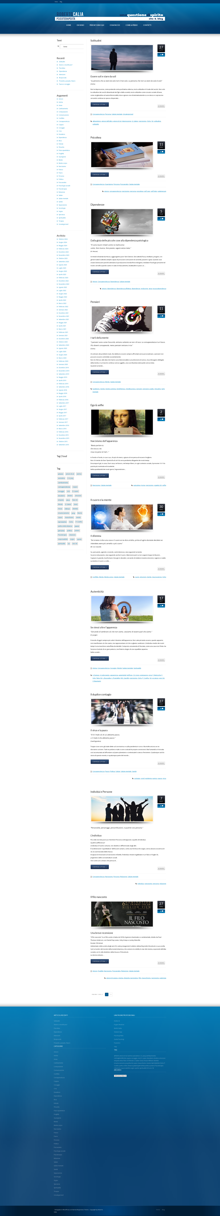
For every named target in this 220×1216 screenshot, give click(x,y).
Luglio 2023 (62, 268)
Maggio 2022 (63, 297)
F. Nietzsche (157, 675)
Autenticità (97, 591)
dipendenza (111, 288)
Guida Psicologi (119, 1039)
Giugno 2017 (63, 409)
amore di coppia (112, 978)
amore (106, 191)
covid (142, 778)
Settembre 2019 (64, 374)
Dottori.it (117, 1021)
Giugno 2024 (63, 242)
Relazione (123, 877)
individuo (141, 884)
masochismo (146, 978)
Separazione (63, 205)
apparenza (114, 675)
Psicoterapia (63, 189)
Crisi (60, 131)
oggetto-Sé (158, 485)
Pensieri (95, 301)
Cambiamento (63, 109)
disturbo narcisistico (131, 978)
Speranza (62, 215)
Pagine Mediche (119, 1025)
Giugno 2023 (63, 271)
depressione (126, 121)
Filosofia (61, 147)
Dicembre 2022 (64, 281)
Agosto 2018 (63, 390)
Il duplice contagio (101, 694)
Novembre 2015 (64, 438)
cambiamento (63, 483)
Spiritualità (137, 668)
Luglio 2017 (62, 406)
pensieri (139, 389)
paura (160, 778)
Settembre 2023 (64, 262)
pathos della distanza (65, 526)
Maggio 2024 (63, 246)
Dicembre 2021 (64, 313)
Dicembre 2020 (64, 339)
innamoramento (63, 513)
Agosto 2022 (63, 287)
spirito (79, 539)
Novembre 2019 (64, 371)
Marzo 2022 (62, 303)
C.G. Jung (136, 675)
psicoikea (140, 191)
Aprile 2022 (62, 300)
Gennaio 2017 (63, 422)
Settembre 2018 (64, 387)
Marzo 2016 (62, 429)
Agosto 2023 (63, 265)
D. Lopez (75, 491)
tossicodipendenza (159, 288)
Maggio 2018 (63, 393)
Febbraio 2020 (63, 361)
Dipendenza (114, 281)
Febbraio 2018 (63, 400)
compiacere (144, 675)
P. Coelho (145, 678)
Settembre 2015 (64, 445)
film (140, 978)
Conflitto (95, 577)
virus (164, 778)
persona (133, 191)
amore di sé (117, 121)
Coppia (61, 125)
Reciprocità (62, 78)
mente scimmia (110, 389)
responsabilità (62, 539)
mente (102, 389)
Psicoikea (96, 137)
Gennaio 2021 (63, 335)
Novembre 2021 (64, 316)
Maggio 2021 (63, 323)
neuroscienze (157, 577)
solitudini (96, 124)
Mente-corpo (108, 577)
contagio (137, 778)
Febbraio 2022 (63, 307)
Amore (95, 281)
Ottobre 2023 (63, 258)
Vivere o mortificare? (65, 65)
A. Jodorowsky (105, 675)
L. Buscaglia (107, 678)
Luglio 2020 (62, 352)
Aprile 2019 (62, 380)
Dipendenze (97, 204)
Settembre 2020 (64, 345)
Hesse (60, 509)
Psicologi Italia (118, 1036)
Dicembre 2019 (64, 368)
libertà (80, 513)
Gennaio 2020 (63, 364)
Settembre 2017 (64, 403)
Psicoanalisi (124, 184)
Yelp (115, 1047)
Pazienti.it (117, 1043)
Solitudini (96, 40)
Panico (61, 170)
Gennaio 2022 (63, 310)
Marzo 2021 (62, 329)
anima (79, 474)
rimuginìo (157, 389)
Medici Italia (118, 1028)
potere (77, 530)
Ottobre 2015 (63, 441)
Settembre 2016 (64, 425)
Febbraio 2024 (63, 249)
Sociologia (62, 208)
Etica (60, 141)
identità (75, 509)
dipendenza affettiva (123, 288)
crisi (68, 491)
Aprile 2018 (62, 396)
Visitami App (118, 1032)
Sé (152, 121)
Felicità (119, 668)
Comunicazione (64, 115)
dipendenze (136, 288)
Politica (112, 771)
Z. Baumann (97, 681)
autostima (136, 485)
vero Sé (161, 678)
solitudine (157, 121)
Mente (107, 382)
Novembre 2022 (64, 284)
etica (68, 500)
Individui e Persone (101, 791)
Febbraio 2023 (63, 278)
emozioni (143, 577)
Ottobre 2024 (63, 239)
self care (147, 191)
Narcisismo (96, 485)
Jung (73, 513)
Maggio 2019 (63, 377)
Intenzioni (62, 74)
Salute (118, 771)
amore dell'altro (107, 121)
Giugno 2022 (63, 294)
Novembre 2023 (64, 255)
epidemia (148, 778)
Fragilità (100, 971)
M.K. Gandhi (125, 678)
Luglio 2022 (62, 290)
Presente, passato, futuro (67, 81)
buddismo (96, 389)
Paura (107, 771)
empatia (61, 500)
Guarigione (109, 184)
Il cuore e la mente (101, 499)
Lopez (60, 517)
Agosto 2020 (63, 348)
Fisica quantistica (64, 150)
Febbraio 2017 (63, 419)
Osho (149, 121)
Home (56, 2)
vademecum (162, 191)
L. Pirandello (115, 678)
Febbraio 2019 (63, 384)
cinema (120, 978)
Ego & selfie (97, 405)
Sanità (134, 771)
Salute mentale (117, 114)
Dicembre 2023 (64, 252)
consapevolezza (115, 191)
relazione (163, 884)
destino (69, 496)
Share (161, 106)
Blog (61, 2)
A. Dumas (96, 675)
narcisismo (142, 121)
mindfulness (121, 389)
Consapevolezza (98, 114)
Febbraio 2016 (63, 432)
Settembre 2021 (64, 319)
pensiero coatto (148, 389)
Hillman (67, 509)
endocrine (144, 288)
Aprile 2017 (62, 416)
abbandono (97, 121)
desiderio (61, 496)
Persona (108, 114)
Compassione (63, 112)
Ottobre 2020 (63, 342)
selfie (164, 485)
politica (69, 531)
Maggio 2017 (63, 413)
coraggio (61, 491)
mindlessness (131, 389)
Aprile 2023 (62, 274)
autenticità (122, 675)
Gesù (75, 504)
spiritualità (61, 544)
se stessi (155, 678)
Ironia (143, 485)
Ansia (60, 105)
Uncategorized (128, 114)
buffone (129, 675)
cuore (137, 577)
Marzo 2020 (62, 358)
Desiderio (62, 134)
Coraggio (113, 668)
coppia (75, 487)
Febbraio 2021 (63, 332)
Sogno (61, 211)
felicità (60, 504)
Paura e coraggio (64, 84)
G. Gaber (135, 121)
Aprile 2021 (62, 326)
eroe (150, 675)
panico (154, 778)
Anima (95, 668)
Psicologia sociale (64, 186)
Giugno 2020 (63, 355)
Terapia (61, 221)
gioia (150, 288)
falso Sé (99, 678)
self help (154, 191)
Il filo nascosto (99, 896)
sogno (72, 539)
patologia (163, 978)
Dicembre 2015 (64, 435)
